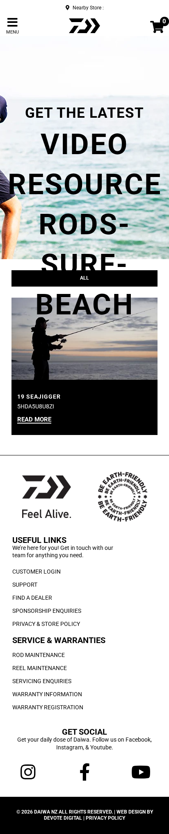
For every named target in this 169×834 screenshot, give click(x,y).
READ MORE (34, 420)
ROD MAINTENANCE (38, 655)
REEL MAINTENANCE (39, 668)
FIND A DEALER (32, 597)
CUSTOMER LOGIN (36, 571)
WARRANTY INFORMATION (47, 694)
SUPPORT (24, 584)
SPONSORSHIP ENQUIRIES (46, 611)
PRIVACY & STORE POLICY (46, 624)
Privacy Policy (105, 818)
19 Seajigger (39, 396)
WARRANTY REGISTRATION (47, 707)
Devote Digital (63, 818)
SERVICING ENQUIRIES (41, 681)
